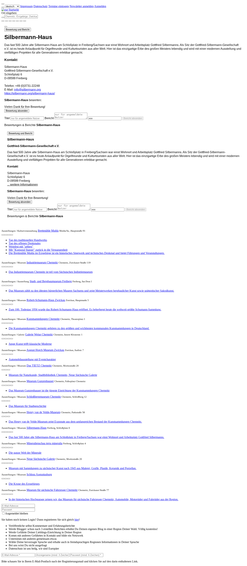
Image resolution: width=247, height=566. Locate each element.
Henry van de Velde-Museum (43, 412)
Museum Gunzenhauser (40, 381)
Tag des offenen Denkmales (25, 243)
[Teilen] (5, 26)
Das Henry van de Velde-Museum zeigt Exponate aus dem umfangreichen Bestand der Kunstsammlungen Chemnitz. (75, 421)
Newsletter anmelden (82, 6)
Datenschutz (40, 6)
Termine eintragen (58, 6)
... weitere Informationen (22, 184)
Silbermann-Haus (36, 427)
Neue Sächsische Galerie (41, 458)
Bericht (49, 118)
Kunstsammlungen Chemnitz (43, 318)
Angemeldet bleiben (16, 513)
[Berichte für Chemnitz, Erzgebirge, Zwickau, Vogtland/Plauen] (24, 21)
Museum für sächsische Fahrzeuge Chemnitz (52, 489)
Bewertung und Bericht (17, 29)
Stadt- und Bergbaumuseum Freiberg (51, 281)
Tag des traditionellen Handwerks (28, 240)
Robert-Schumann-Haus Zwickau (46, 300)
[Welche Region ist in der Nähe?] (2, 21)
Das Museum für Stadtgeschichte (27, 406)
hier (76, 519)
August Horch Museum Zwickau (45, 350)
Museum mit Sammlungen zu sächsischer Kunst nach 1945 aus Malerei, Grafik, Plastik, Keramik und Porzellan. (72, 468)
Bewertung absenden (17, 110)
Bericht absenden (133, 118)
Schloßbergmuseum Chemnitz (44, 396)
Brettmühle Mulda (48, 230)
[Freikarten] (6, 21)
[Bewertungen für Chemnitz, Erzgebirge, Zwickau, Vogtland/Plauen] (21, 21)
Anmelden (100, 6)
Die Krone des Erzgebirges (24, 483)
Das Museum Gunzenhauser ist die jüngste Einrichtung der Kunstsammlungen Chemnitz (59, 390)
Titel (7, 118)
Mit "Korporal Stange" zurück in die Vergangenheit (38, 249)
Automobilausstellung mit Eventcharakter (32, 359)
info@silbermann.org (27, 89)
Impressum (26, 6)
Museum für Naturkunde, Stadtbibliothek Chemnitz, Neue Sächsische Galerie (53, 374)
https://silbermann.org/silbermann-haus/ (29, 93)
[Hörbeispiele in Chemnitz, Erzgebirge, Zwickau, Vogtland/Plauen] (13, 21)
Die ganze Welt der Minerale (25, 452)
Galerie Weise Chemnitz (39, 334)
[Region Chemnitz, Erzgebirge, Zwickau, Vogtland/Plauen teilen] (17, 21)
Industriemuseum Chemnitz (42, 262)
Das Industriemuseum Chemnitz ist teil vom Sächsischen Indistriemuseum (51, 271)
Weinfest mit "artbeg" (21, 246)
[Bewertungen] (8, 234)
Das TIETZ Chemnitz (39, 365)
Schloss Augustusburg (39, 474)
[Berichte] (11, 234)
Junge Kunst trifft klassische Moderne (30, 343)
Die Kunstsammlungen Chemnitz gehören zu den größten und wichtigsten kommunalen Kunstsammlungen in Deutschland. (79, 328)
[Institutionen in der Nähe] (2, 234)
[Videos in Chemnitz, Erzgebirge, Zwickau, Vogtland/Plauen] (10, 21)
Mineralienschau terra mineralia (44, 443)
